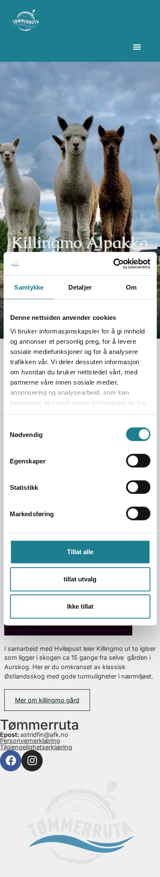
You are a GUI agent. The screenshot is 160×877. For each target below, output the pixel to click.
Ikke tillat (80, 606)
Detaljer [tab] (80, 287)
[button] (137, 46)
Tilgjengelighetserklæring (36, 746)
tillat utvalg (80, 579)
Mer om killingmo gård (47, 700)
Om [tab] (131, 287)
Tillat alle (80, 551)
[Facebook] (10, 760)
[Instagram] (32, 760)
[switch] (138, 461)
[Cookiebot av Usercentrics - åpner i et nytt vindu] (114, 263)
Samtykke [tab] (29, 287)
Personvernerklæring (30, 740)
